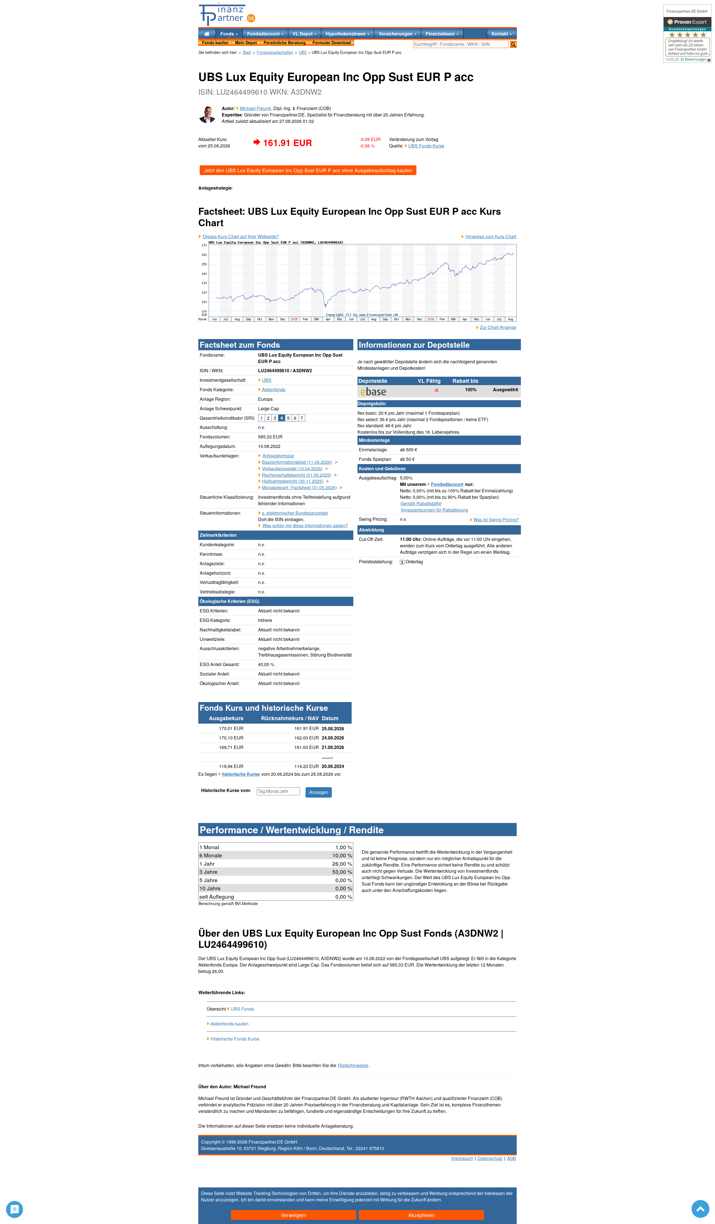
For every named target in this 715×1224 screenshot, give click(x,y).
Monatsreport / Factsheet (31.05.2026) (299, 488)
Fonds (227, 33)
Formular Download (332, 42)
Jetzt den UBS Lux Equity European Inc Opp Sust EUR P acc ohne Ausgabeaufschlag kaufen (308, 170)
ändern (434, 1199)
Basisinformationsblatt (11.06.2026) (297, 462)
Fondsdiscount (264, 33)
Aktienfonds (273, 389)
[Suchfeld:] (461, 44)
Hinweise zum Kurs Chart (491, 236)
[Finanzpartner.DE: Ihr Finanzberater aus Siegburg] (227, 14)
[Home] (207, 33)
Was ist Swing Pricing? (496, 520)
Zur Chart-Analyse (498, 327)
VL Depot (303, 33)
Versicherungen (396, 33)
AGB (511, 1158)
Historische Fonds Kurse (235, 1038)
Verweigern (293, 1214)
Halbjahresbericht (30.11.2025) (292, 481)
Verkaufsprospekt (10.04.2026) (292, 469)
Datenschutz (490, 1158)
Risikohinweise (353, 1065)
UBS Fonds (242, 1009)
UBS (266, 380)
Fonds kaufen (215, 42)
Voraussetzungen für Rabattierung (434, 510)
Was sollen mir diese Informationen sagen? (305, 525)
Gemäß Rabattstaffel (421, 503)
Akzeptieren (421, 1214)
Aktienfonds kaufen (230, 1023)
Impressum (462, 1158)
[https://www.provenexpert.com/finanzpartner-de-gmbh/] (687, 33)
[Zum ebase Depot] (376, 391)
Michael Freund (255, 108)
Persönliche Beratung (285, 42)
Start (247, 52)
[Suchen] (513, 44)
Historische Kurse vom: (226, 790)
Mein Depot (246, 42)
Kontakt (500, 33)
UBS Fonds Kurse (426, 145)
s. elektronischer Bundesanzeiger (295, 513)
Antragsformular (278, 456)
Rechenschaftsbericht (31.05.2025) (296, 475)
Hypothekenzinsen (346, 33)
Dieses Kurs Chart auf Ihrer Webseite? (241, 236)
